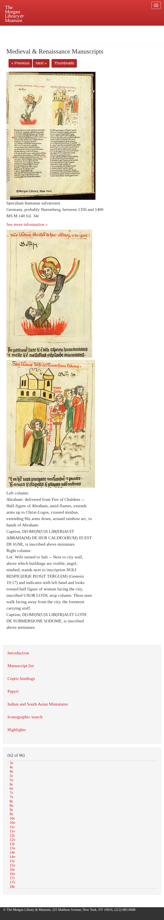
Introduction (18, 653)
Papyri (13, 691)
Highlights (16, 729)
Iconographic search (24, 716)
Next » (41, 63)
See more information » (27, 224)
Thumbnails (64, 63)
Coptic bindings (21, 678)
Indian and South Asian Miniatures (37, 704)
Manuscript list (20, 665)
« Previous (20, 63)
